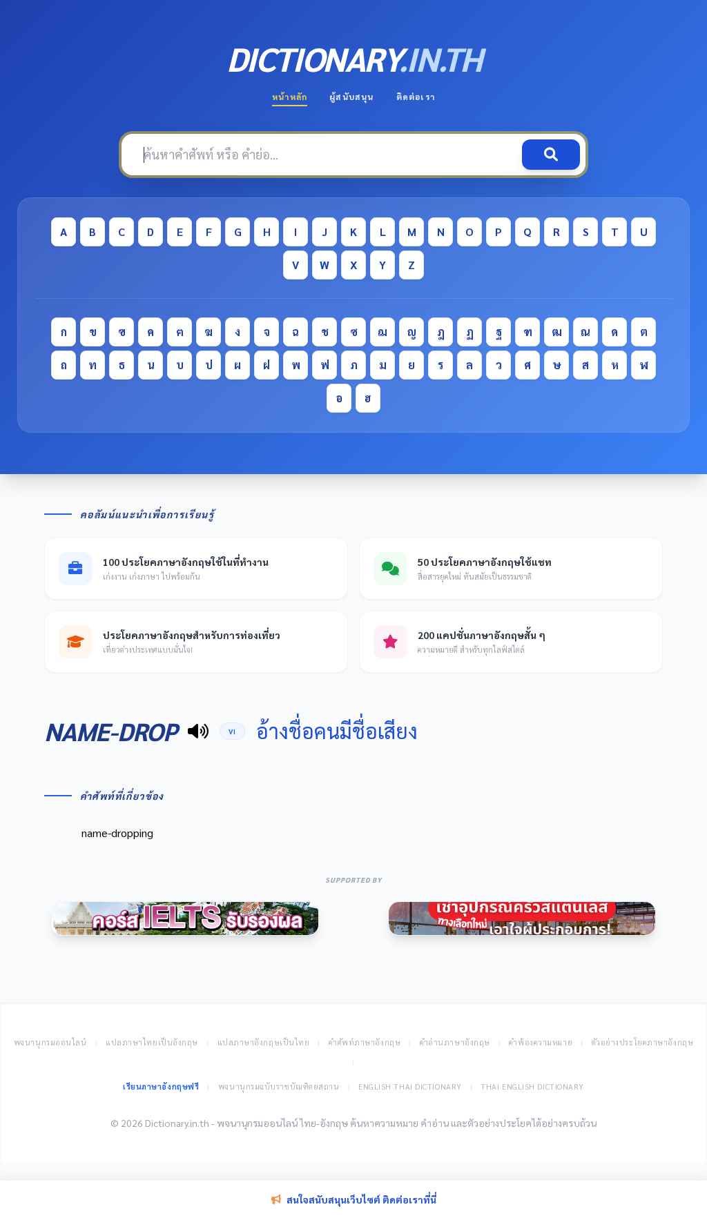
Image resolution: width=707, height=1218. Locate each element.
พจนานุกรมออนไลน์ (50, 1042)
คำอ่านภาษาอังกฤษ (455, 1042)
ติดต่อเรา (415, 96)
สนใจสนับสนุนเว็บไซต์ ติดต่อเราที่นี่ (361, 1199)
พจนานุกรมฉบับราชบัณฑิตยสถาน (279, 1086)
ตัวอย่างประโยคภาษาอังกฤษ (643, 1042)
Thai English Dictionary (532, 1086)
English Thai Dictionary (410, 1086)
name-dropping (117, 832)
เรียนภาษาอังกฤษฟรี (161, 1086)
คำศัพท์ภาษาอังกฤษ (364, 1042)
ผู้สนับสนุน (351, 96)
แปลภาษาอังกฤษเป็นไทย (263, 1042)
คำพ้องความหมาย (540, 1042)
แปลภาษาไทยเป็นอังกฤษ (152, 1042)
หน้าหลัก (289, 96)
